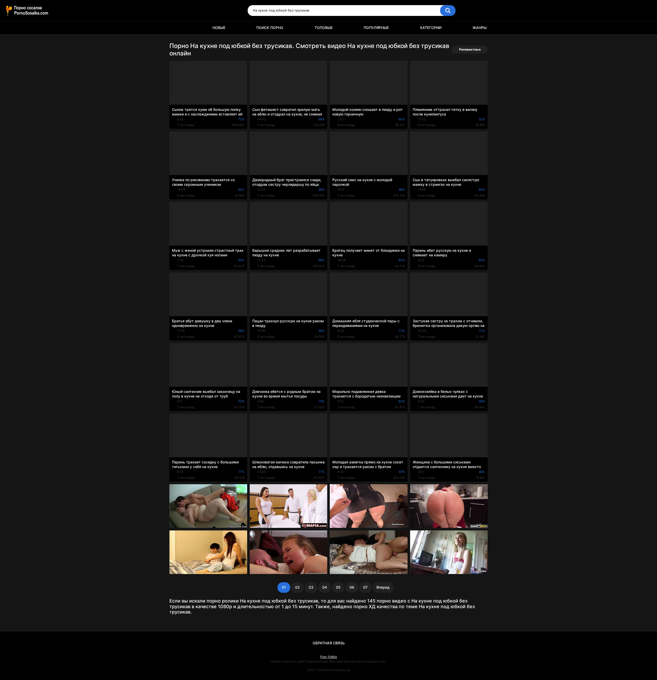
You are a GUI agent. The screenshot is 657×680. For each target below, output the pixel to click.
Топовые (324, 27)
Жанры (479, 27)
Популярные (376, 27)
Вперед (383, 587)
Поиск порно (269, 27)
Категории (430, 27)
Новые (218, 27)
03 (311, 587)
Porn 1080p (328, 657)
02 (297, 587)
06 (352, 587)
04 (324, 587)
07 (365, 587)
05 (338, 587)
